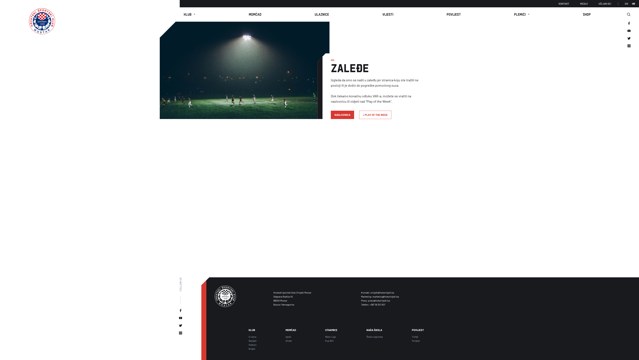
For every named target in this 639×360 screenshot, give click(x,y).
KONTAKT (564, 3)
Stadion (253, 344)
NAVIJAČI (189, 38)
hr (633, 3)
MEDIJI (584, 3)
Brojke (252, 348)
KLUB (252, 330)
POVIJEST (418, 330)
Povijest (416, 340)
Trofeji (415, 336)
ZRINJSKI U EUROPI (522, 54)
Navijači (253, 340)
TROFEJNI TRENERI (522, 31)
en (626, 3)
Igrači (288, 336)
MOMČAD (291, 330)
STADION (189, 31)
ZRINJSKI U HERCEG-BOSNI (521, 61)
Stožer (289, 340)
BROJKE (522, 24)
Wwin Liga (330, 336)
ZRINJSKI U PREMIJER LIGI (521, 38)
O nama (189, 24)
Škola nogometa (374, 336)
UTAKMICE (331, 330)
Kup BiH (329, 340)
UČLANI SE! (605, 3)
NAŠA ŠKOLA (190, 46)
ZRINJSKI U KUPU (521, 46)
